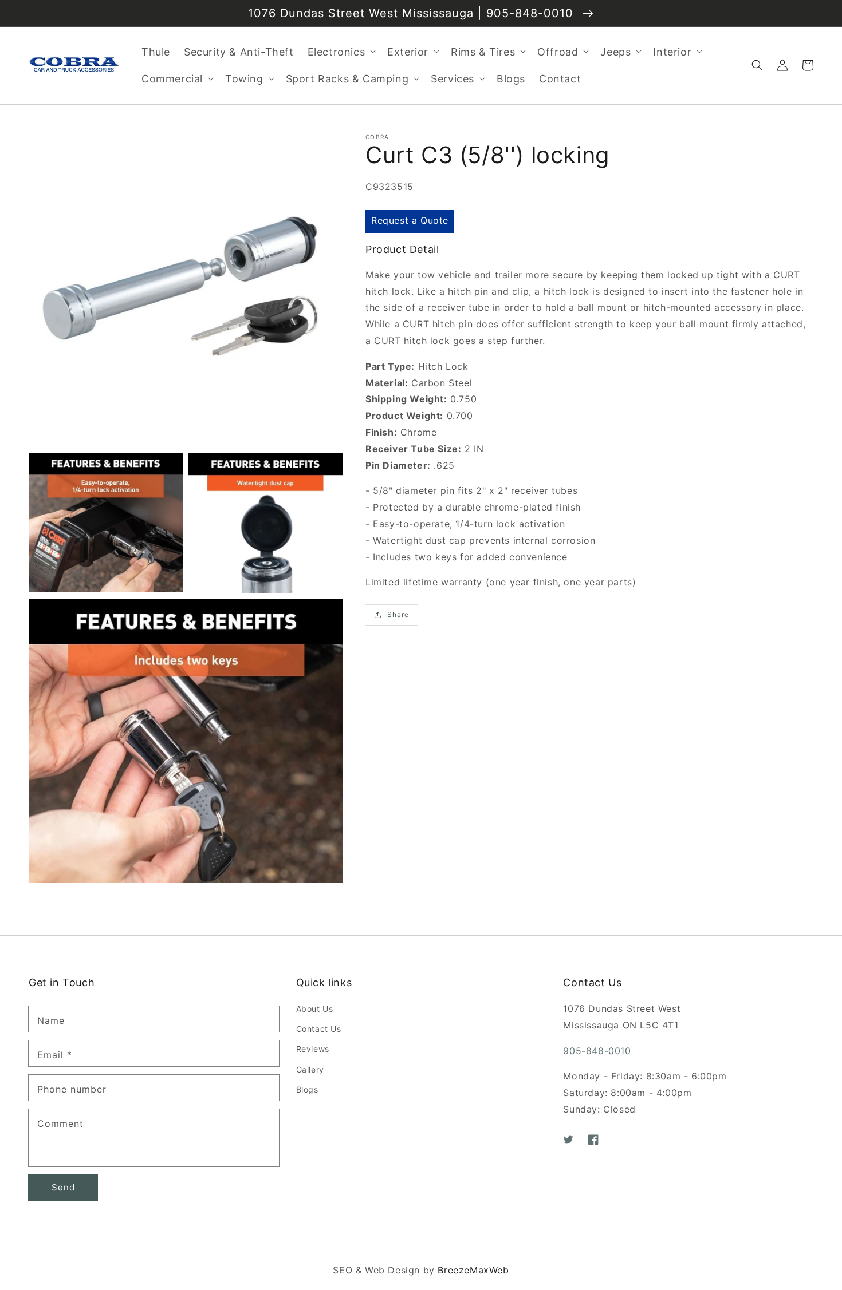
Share (398, 614)
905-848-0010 (597, 1050)
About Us (314, 1009)
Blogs (307, 1089)
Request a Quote (409, 220)
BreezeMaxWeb (473, 1270)
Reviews (312, 1049)
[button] (757, 65)
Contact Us (318, 1029)
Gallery (310, 1069)
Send (63, 1187)
